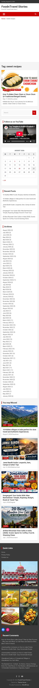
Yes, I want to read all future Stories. (19, 349)
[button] (19, 338)
